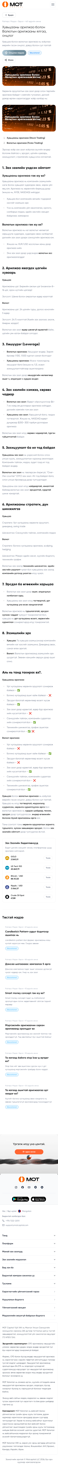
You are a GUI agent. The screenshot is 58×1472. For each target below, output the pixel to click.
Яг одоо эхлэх (29, 1152)
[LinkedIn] (41, 1187)
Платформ (7, 1243)
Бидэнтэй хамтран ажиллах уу (18, 1275)
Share (10, 60)
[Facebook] (22, 1187)
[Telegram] (35, 1187)
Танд (4, 1235)
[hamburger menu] (53, 4)
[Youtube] (29, 1187)
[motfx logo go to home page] (12, 4)
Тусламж (7, 1283)
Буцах (11, 15)
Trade (48, 858)
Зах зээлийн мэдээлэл (14, 1259)
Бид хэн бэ (8, 1267)
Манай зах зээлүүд (12, 1251)
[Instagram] (16, 1187)
